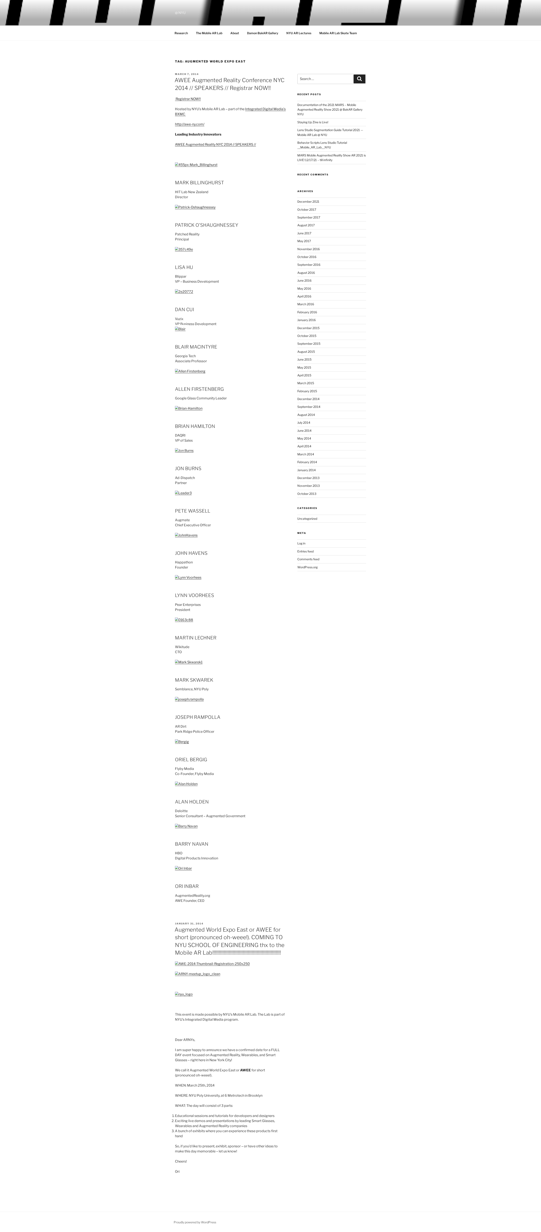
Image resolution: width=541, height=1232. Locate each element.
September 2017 (308, 217)
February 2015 (307, 391)
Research (181, 33)
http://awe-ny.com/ (189, 124)
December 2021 (308, 201)
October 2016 (306, 257)
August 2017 (306, 225)
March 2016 (305, 304)
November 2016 (308, 249)
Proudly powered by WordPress (195, 1222)
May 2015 (304, 367)
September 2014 (308, 406)
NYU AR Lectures (298, 33)
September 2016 (308, 264)
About (234, 33)
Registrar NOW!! (188, 99)
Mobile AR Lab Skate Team (338, 33)
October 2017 (306, 209)
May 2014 (304, 438)
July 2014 (303, 422)
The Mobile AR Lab (209, 33)
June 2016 (304, 280)
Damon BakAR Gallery (262, 33)
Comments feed (308, 559)
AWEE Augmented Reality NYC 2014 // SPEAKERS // (215, 144)
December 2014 (308, 399)
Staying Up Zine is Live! (312, 122)
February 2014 (307, 462)
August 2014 (306, 415)
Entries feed (305, 551)
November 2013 (308, 485)
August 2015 (306, 351)
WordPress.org (307, 567)
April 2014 (304, 446)
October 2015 (306, 336)
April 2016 (304, 296)
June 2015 (304, 359)
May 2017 (304, 241)
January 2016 (306, 320)
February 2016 (307, 312)
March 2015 (305, 383)
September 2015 (308, 343)
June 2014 (304, 430)
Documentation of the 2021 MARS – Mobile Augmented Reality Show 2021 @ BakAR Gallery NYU (329, 109)
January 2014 (306, 470)
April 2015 (304, 375)
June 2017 (304, 233)
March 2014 (305, 454)
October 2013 (306, 493)
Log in (301, 543)
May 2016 (304, 288)
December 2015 (308, 328)
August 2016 (306, 272)
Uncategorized (307, 518)
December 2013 (308, 478)
